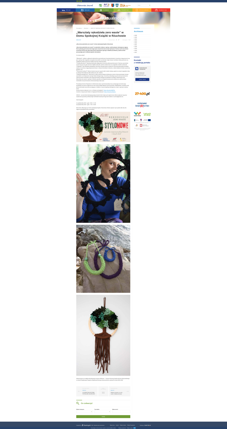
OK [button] (134, 427)
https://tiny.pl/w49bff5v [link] (109, 90)
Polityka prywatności (122, 427)
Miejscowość (115, 409)
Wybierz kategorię (80, 409)
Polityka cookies (130, 427)
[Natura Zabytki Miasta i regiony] (84, 411)
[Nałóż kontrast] (81, 1)
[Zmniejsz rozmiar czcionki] (79, 1)
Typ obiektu (96, 409)
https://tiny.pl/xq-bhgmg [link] (110, 91)
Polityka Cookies (123, 425)
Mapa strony (112, 425)
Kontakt (117, 425)
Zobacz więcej (142, 79)
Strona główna (79, 28)
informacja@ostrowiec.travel (140, 75)
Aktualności (86, 28)
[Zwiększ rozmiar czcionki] (77, 1)
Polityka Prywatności (131, 425)
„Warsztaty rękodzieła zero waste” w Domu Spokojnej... (103, 28)
